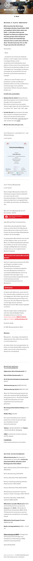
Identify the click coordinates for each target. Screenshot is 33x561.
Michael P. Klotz (15, 10)
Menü (17, 16)
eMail (18, 120)
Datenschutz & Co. (9, 555)
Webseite (7, 508)
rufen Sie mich (22, 118)
